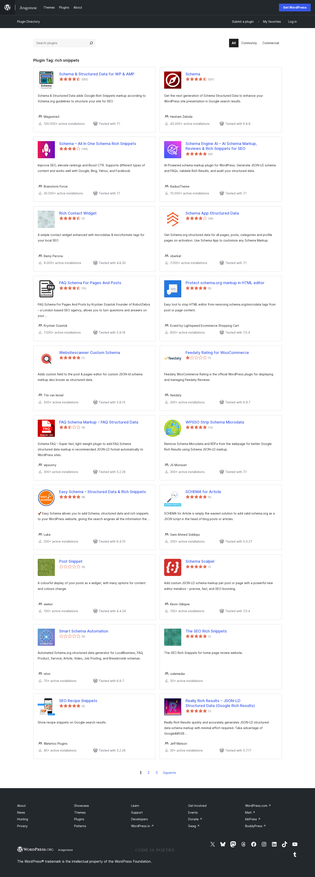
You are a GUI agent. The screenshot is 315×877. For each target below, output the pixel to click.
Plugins (79, 819)
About (21, 805)
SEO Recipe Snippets (78, 700)
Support (137, 812)
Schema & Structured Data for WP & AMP (96, 74)
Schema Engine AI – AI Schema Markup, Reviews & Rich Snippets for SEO (221, 146)
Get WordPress (295, 7)
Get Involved (197, 805)
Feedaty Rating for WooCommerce (217, 352)
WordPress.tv (142, 826)
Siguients (169, 772)
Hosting (22, 819)
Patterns (80, 826)
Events (193, 812)
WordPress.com (258, 805)
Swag (194, 826)
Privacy (22, 826)
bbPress (253, 819)
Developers (139, 819)
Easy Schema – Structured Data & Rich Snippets (102, 491)
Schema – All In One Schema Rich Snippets (97, 143)
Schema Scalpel (200, 561)
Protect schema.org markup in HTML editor (225, 282)
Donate (195, 819)
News (21, 812)
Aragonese (65, 850)
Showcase (81, 805)
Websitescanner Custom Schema (89, 352)
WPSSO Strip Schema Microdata (215, 422)
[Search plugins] (91, 43)
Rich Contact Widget (78, 213)
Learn (135, 805)
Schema (193, 74)
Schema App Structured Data (212, 213)
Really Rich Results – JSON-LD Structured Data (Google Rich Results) (220, 703)
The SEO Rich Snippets (206, 631)
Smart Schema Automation (83, 631)
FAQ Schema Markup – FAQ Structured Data (98, 422)
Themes (80, 812)
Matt (250, 812)
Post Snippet (70, 561)
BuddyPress (255, 826)
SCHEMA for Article (203, 491)
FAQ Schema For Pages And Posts (90, 282)
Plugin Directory (28, 21)
